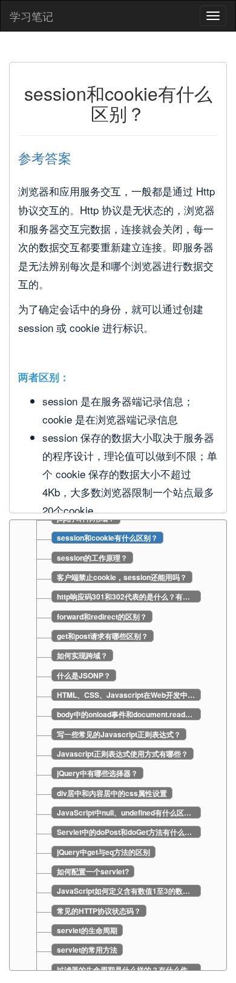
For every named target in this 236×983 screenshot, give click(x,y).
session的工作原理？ (92, 557)
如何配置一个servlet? (93, 871)
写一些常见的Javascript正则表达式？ (119, 734)
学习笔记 (31, 16)
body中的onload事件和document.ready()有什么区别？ (129, 714)
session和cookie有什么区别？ (107, 537)
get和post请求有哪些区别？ (102, 635)
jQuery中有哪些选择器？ (97, 773)
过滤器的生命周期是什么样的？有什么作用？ (129, 969)
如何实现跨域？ (82, 655)
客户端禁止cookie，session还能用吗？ (122, 577)
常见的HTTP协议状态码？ (99, 910)
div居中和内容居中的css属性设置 (112, 793)
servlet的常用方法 (87, 949)
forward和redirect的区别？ (102, 616)
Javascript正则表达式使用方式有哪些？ (122, 753)
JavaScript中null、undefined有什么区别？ (127, 812)
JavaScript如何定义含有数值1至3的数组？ (127, 890)
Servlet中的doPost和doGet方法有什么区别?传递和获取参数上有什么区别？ (129, 831)
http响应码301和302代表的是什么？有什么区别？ (129, 596)
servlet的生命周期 (87, 930)
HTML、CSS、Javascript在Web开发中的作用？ (129, 694)
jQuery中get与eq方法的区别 (103, 851)
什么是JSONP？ (84, 675)
